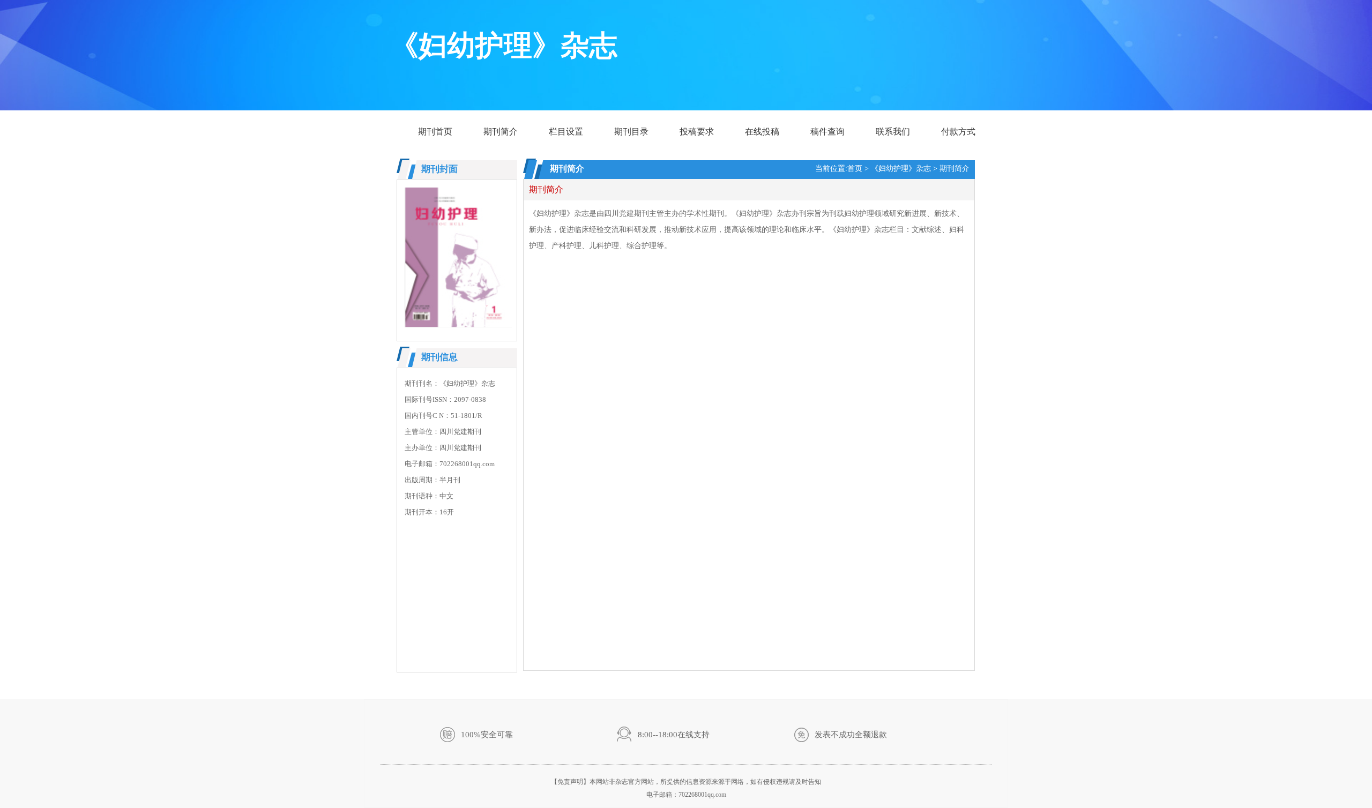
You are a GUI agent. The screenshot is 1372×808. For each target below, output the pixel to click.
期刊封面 (439, 169)
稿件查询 (827, 131)
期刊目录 (631, 131)
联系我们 (893, 131)
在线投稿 (762, 131)
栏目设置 (566, 131)
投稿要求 (697, 131)
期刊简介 (500, 131)
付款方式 (958, 131)
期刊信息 (439, 357)
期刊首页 (435, 131)
